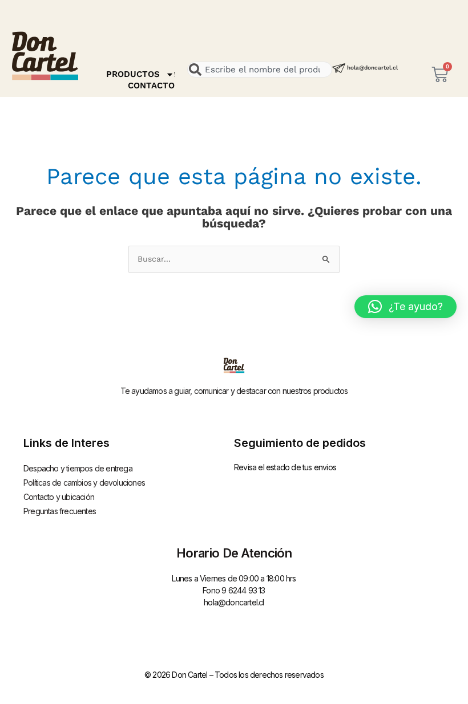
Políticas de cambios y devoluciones (84, 482)
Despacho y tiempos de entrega (77, 468)
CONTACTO (151, 85)
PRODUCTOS (133, 74)
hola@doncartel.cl (372, 67)
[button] (405, 306)
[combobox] (259, 70)
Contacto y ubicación (58, 497)
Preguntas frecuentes (59, 511)
